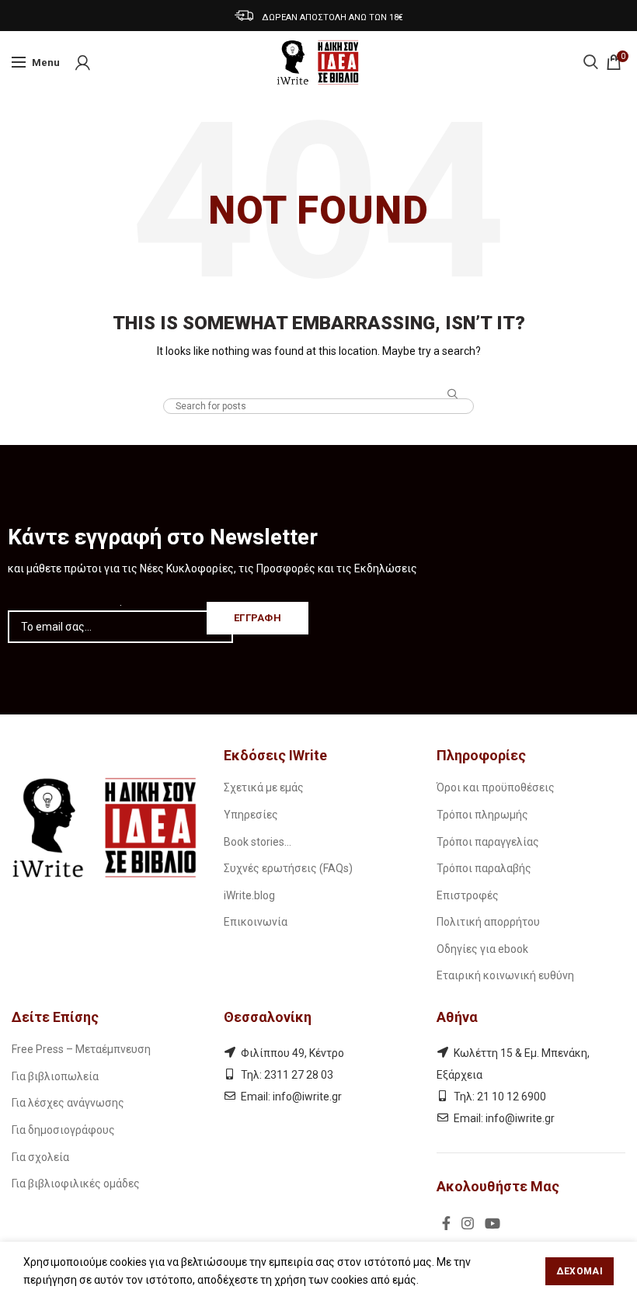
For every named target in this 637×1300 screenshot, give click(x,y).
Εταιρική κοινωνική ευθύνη (505, 975)
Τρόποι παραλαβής (484, 868)
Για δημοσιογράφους (63, 1130)
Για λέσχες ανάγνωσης (68, 1103)
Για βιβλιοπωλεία (55, 1076)
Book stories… (257, 842)
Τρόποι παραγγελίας (488, 842)
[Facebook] (446, 1223)
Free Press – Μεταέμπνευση (81, 1049)
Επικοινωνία (255, 922)
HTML (319, 383)
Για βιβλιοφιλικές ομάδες (76, 1183)
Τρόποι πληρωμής (482, 814)
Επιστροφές (468, 895)
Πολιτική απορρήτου (488, 922)
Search (452, 394)
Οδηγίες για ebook (482, 949)
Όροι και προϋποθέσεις (496, 787)
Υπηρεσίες (251, 814)
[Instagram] (467, 1223)
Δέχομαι (579, 1271)
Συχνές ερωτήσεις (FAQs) (288, 868)
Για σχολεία (40, 1157)
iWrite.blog (249, 895)
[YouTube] (492, 1223)
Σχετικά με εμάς (264, 787)
